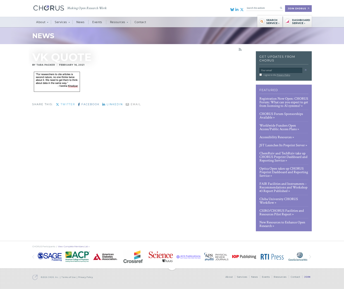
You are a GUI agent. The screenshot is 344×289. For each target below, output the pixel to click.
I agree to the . (277, 75)
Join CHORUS (297, 8)
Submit (305, 70)
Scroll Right (33, 256)
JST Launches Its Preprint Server (282, 145)
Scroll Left (310, 256)
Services (61, 22)
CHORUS (48, 8)
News (80, 22)
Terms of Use (68, 277)
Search (281, 8)
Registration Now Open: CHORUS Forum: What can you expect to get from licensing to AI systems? (283, 102)
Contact (140, 22)
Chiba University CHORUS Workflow (278, 201)
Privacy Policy (283, 75)
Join (307, 276)
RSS (240, 49)
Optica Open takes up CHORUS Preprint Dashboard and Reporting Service (283, 172)
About (41, 22)
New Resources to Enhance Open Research (282, 224)
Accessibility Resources (275, 137)
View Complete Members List (73, 246)
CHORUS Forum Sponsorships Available (281, 116)
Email (135, 104)
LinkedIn (114, 104)
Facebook (89, 104)
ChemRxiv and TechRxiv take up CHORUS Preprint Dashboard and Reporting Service (283, 157)
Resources (117, 22)
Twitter (67, 104)
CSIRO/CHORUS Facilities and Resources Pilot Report (281, 212)
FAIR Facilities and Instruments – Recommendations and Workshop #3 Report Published (283, 187)
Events (97, 22)
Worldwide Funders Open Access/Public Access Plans (278, 127)
